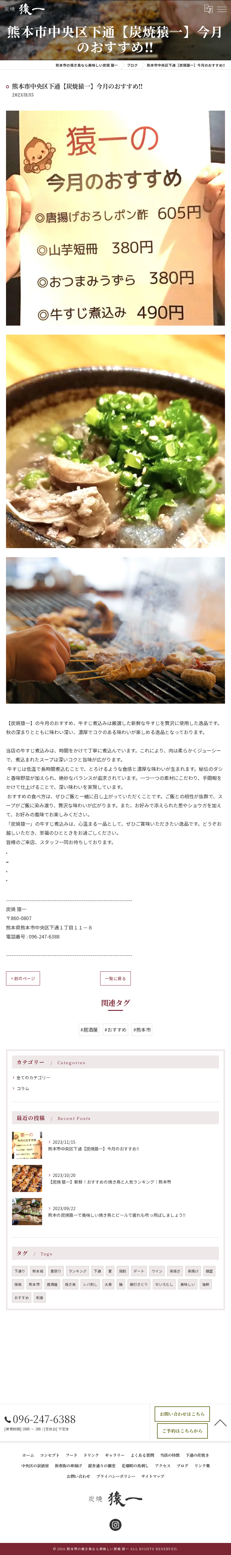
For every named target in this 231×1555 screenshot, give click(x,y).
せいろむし (164, 1284)
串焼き (175, 1271)
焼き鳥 (70, 1284)
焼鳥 (18, 1284)
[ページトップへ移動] (220, 1422)
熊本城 (37, 1271)
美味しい (187, 1284)
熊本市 (34, 1284)
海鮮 (205, 1284)
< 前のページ (23, 978)
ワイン (157, 1271)
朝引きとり (139, 1284)
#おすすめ (115, 1029)
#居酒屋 (89, 1029)
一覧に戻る (115, 978)
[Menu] (222, 8)
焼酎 (122, 1271)
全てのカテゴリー (33, 1077)
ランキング (78, 1271)
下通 (97, 1271)
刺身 (39, 1297)
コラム (23, 1088)
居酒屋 (52, 1284)
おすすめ (21, 1297)
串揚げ (193, 1271)
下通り (19, 1271)
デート (139, 1271)
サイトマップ (152, 1476)
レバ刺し (90, 1284)
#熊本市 (142, 1029)
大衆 (108, 1284)
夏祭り (56, 1271)
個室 (209, 1271)
